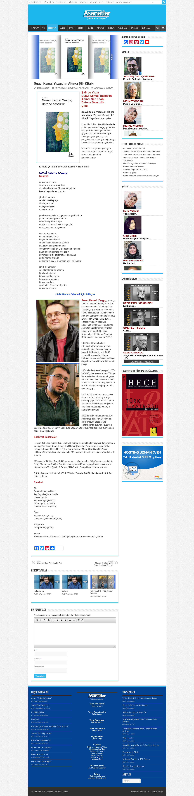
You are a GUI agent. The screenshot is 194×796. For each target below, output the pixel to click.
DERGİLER (83, 2)
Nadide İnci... (129, 263)
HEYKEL (90, 28)
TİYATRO (100, 28)
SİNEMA (111, 28)
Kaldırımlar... (129, 306)
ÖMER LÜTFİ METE (134, 328)
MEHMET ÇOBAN (133, 101)
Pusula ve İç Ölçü (130, 752)
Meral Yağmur (131, 211)
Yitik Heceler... (130, 214)
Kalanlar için (39, 591)
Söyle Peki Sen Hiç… (40, 705)
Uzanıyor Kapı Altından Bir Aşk (49, 562)
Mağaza (147, 28)
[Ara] (164, 2)
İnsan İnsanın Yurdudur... (135, 129)
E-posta (37, 659)
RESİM (80, 28)
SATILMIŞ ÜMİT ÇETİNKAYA (139, 76)
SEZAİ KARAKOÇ (133, 352)
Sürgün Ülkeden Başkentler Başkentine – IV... (143, 356)
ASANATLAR (61, 88)
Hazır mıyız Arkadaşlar (41, 761)
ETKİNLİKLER (61, 2)
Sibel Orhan (130, 235)
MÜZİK (62, 28)
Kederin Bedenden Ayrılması (134, 705)
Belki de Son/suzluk (39, 754)
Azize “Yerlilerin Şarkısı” (41, 698)
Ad (35, 650)
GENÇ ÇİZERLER (96, 2)
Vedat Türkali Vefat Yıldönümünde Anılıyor (140, 698)
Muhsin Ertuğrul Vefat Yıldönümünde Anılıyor (103, 563)
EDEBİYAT (52, 28)
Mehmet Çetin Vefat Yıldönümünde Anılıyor (49, 726)
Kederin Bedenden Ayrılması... (138, 79)
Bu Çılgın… (36, 719)
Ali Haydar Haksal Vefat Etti (134, 712)
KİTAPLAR (73, 2)
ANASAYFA (35, 28)
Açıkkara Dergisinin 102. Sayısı (136, 759)
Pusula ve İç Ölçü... (132, 104)
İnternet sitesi (39, 667)
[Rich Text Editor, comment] (75, 633)
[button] (37, 620)
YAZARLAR (122, 28)
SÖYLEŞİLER (49, 2)
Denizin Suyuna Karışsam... (137, 238)
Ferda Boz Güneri (133, 260)
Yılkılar (65, 591)
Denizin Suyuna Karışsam (133, 766)
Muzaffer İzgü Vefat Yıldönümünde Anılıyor (140, 745)
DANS (71, 28)
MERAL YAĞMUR (133, 126)
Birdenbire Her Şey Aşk (41, 747)
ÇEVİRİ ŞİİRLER (35, 2)
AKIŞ (43, 28)
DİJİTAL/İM (109, 2)
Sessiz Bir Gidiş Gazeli (41, 733)
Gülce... (127, 331)
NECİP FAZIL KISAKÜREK (138, 303)
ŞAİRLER (134, 28)
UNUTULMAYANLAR (123, 2)
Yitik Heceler (127, 738)
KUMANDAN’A (37, 712)
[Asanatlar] (97, 14)
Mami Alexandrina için (40, 740)
